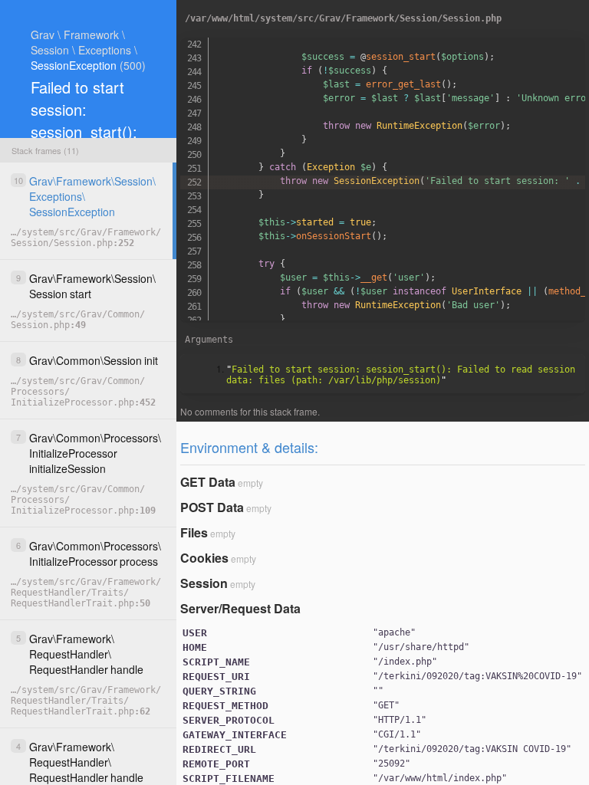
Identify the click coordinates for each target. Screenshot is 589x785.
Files (194, 532)
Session (204, 583)
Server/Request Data (240, 608)
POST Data (212, 507)
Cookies (204, 558)
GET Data (207, 482)
